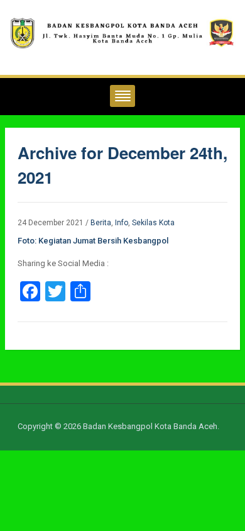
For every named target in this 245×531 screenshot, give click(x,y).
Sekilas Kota (153, 222)
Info (121, 222)
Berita (100, 222)
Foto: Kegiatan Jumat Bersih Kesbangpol (93, 240)
